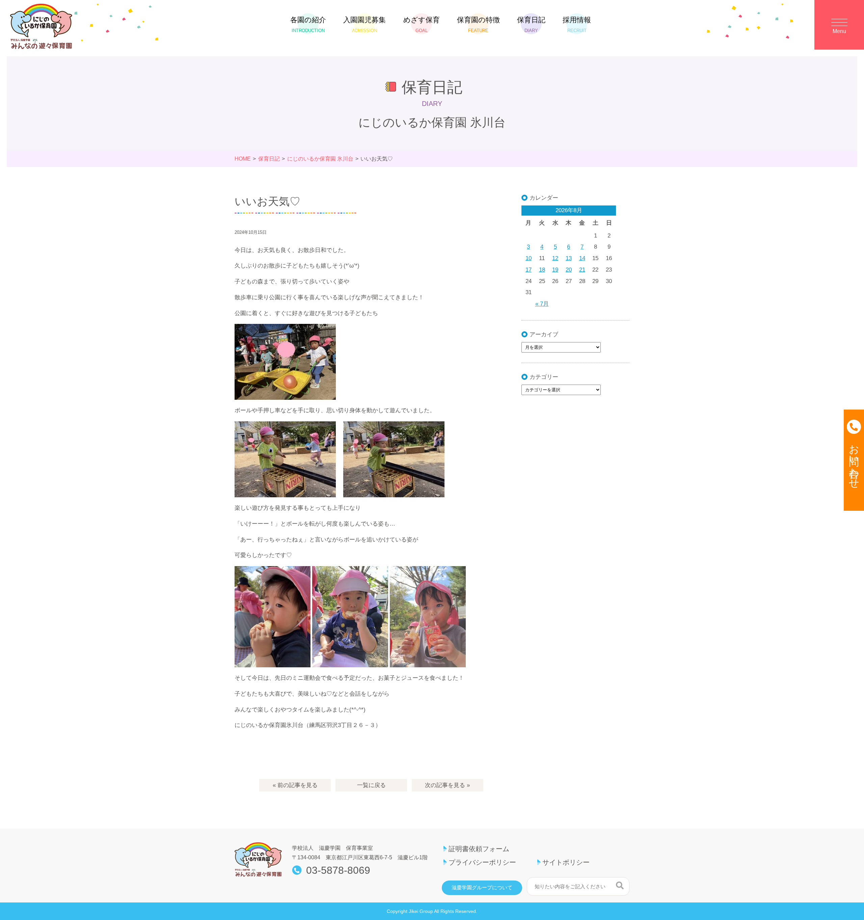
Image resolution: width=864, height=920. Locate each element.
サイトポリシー (566, 862)
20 (569, 270)
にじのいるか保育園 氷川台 (320, 159)
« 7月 (542, 304)
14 (582, 258)
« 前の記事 (295, 785)
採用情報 (577, 24)
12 (555, 258)
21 (582, 270)
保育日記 (531, 24)
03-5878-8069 (338, 870)
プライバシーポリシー (482, 862)
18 (542, 270)
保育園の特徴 (478, 24)
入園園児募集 (364, 24)
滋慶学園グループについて (482, 887)
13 (569, 258)
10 (528, 258)
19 (555, 270)
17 (528, 270)
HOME (243, 159)
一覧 (371, 785)
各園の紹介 (308, 24)
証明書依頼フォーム (479, 849)
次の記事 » (447, 785)
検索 (620, 886)
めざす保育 (421, 24)
